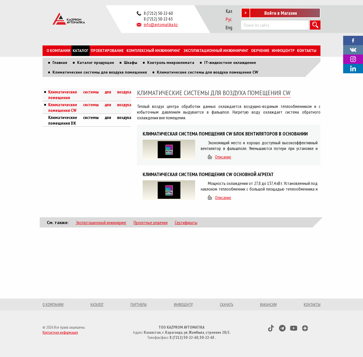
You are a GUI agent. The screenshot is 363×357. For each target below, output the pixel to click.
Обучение (260, 50)
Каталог (80, 50)
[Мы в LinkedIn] (353, 68)
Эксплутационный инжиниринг (101, 222)
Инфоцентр (283, 50)
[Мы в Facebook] (353, 40)
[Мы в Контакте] (353, 49)
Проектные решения (151, 222)
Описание (223, 157)
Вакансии (268, 304)
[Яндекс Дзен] (305, 328)
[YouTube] (293, 328)
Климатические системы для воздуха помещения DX (89, 120)
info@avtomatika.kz (161, 24)
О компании (58, 50)
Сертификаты (186, 222)
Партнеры (138, 304)
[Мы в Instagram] (353, 59)
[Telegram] (282, 328)
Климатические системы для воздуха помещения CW (89, 107)
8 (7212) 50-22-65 (158, 19)
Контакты (306, 50)
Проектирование (107, 50)
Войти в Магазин (280, 13)
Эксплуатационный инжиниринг (215, 50)
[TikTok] (271, 328)
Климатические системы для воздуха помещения (89, 94)
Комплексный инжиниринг (153, 50)
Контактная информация (60, 332)
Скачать (226, 304)
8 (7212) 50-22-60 (158, 13)
